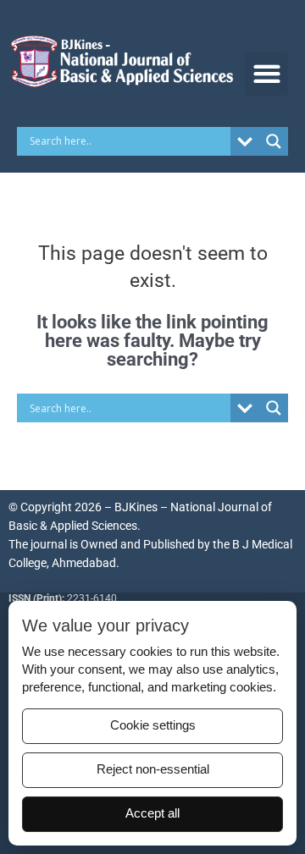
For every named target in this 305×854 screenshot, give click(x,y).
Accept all (152, 813)
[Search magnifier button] (273, 141)
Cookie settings (153, 725)
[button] (266, 74)
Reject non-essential (153, 769)
